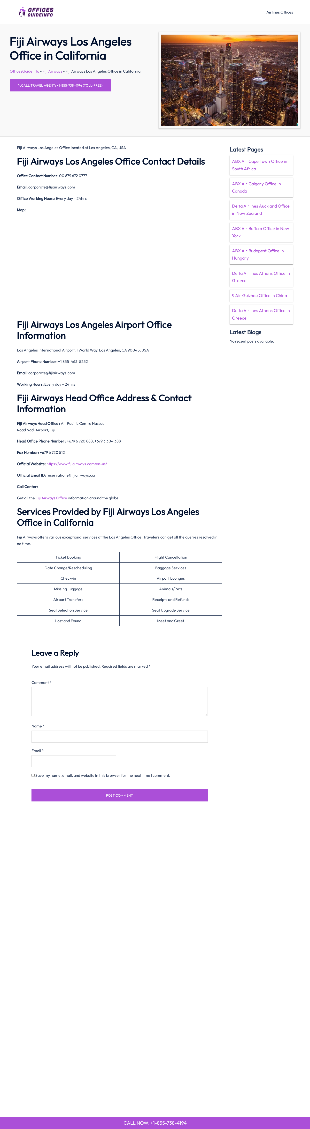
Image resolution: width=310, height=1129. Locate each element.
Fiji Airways (52, 71)
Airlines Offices (279, 12)
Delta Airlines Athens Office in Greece (261, 276)
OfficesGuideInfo (24, 71)
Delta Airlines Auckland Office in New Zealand (261, 209)
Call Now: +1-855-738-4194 (155, 1123)
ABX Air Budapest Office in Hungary (258, 254)
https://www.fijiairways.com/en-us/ (76, 463)
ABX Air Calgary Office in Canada (256, 187)
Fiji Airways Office (51, 497)
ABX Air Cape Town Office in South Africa (259, 164)
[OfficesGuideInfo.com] (36, 11)
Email (37, 750)
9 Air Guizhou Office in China (259, 295)
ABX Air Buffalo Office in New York (260, 232)
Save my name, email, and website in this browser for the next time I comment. (102, 775)
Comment (41, 682)
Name (38, 726)
